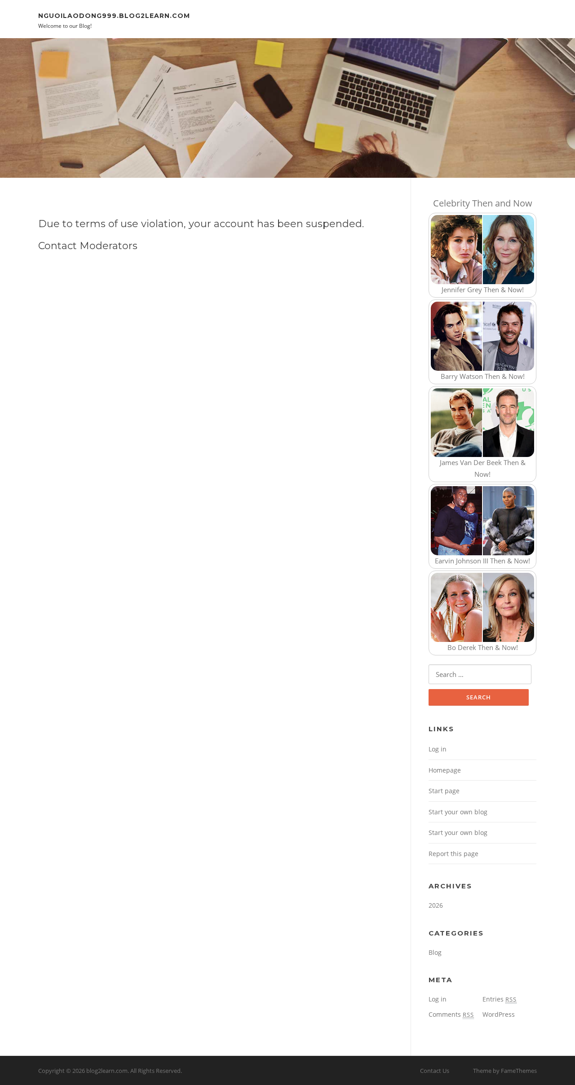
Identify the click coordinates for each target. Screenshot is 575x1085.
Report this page (453, 853)
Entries (499, 999)
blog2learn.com (107, 1071)
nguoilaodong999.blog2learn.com (114, 15)
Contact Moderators (87, 246)
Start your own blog (458, 812)
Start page (444, 790)
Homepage (445, 770)
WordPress (498, 1014)
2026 (436, 905)
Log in (438, 749)
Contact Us (434, 1071)
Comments (451, 1014)
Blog (435, 952)
